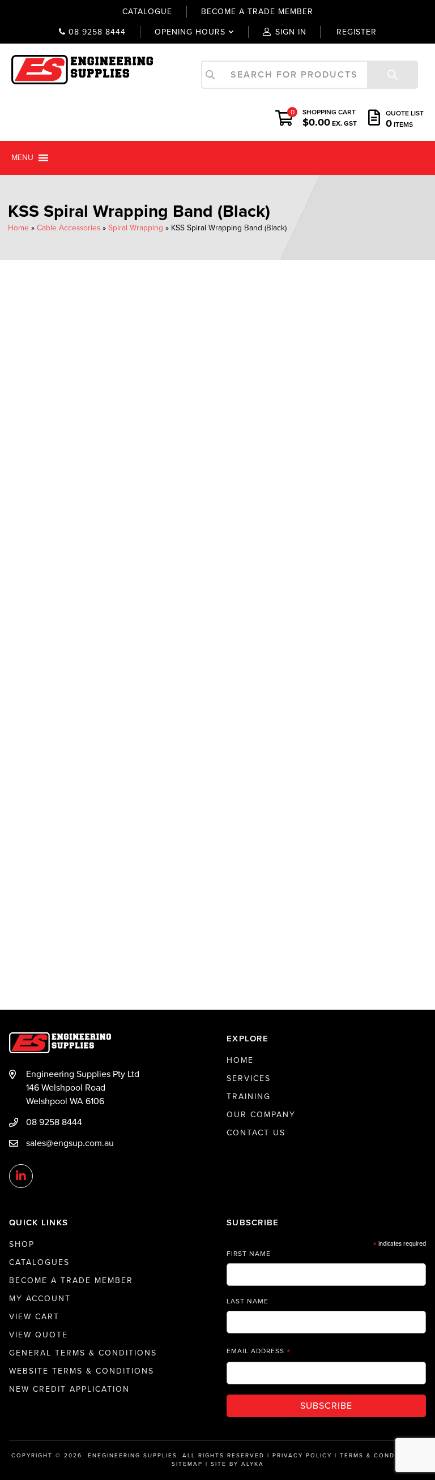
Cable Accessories (68, 228)
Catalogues (39, 1262)
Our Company (261, 1114)
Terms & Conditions (379, 1455)
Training (249, 1096)
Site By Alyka (237, 1464)
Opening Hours (182, 32)
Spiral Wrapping (135, 228)
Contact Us (256, 1133)
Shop (22, 1244)
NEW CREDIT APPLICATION (69, 1389)
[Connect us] (21, 1176)
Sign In (290, 32)
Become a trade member (257, 11)
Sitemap (187, 1464)
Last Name (247, 1301)
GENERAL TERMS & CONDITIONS (83, 1353)
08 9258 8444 (96, 32)
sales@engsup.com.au (70, 1143)
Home (18, 228)
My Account (40, 1298)
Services (249, 1078)
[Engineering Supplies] (82, 69)
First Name (249, 1254)
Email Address (259, 1351)
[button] (22, 158)
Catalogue (147, 11)
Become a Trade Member (71, 1280)
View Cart (34, 1317)
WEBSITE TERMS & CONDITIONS (81, 1371)
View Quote (38, 1335)
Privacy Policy (302, 1455)
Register (356, 32)
